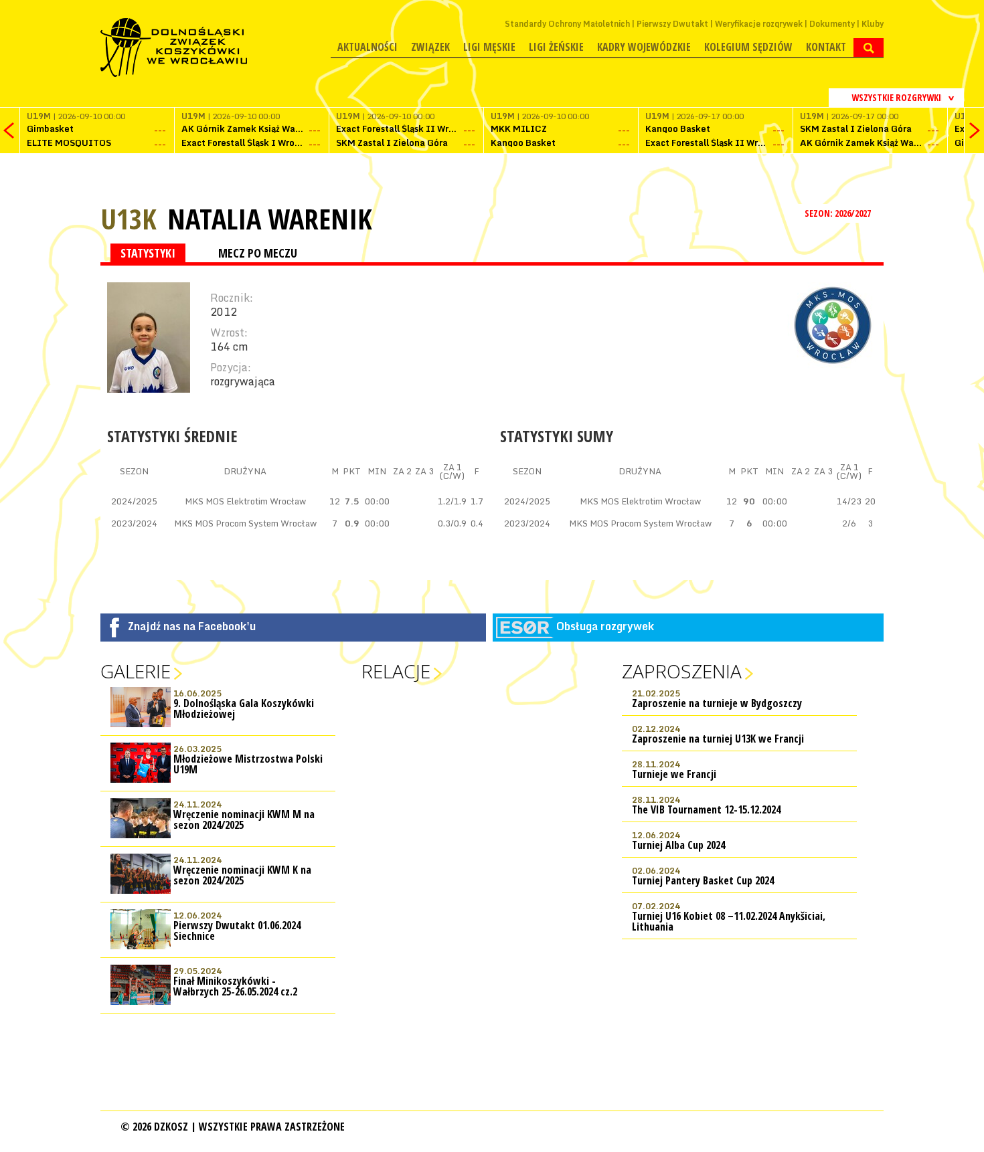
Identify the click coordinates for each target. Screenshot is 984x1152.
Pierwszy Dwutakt (672, 23)
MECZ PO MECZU (257, 253)
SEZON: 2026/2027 (839, 213)
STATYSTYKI (147, 253)
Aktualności (367, 46)
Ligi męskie (489, 46)
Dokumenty (832, 23)
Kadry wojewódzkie (644, 46)
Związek (430, 46)
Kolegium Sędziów (748, 46)
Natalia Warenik (269, 218)
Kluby (873, 23)
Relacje (395, 671)
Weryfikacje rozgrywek (759, 23)
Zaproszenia (682, 671)
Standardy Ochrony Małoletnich (567, 23)
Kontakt (826, 46)
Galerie (135, 671)
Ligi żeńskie (556, 46)
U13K (128, 218)
